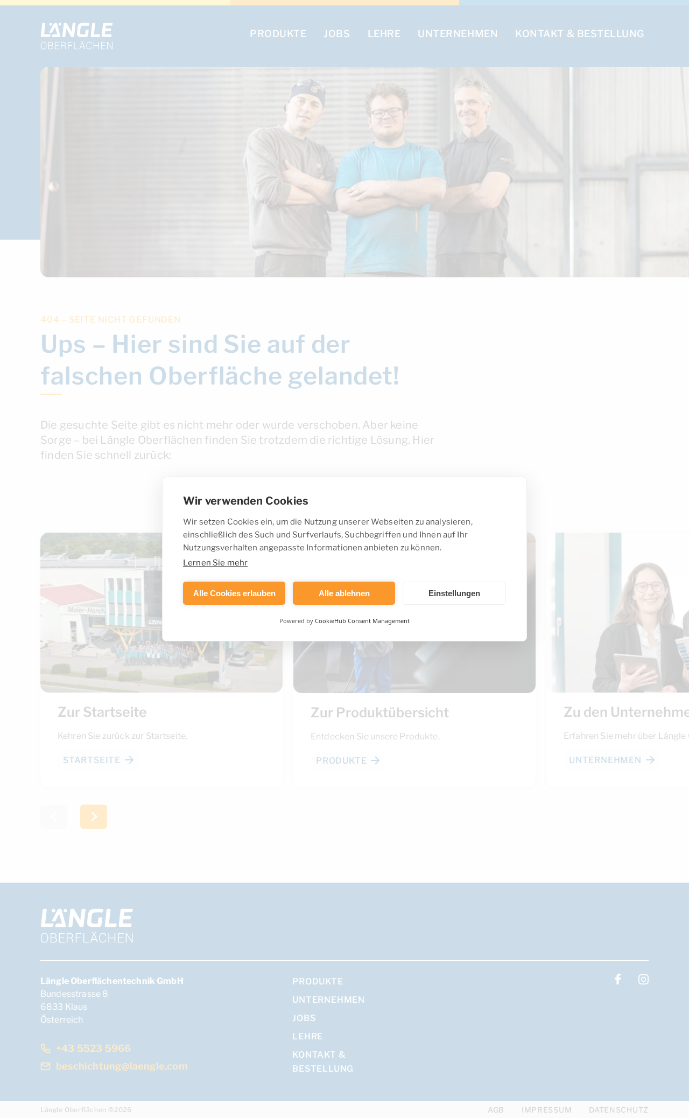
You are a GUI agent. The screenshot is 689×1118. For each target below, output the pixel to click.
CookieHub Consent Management (362, 621)
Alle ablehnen (344, 593)
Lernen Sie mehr (215, 562)
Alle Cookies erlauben (234, 593)
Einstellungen (454, 593)
